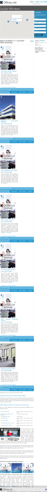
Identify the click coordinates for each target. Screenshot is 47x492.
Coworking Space (27, 486)
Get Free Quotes (37, 34)
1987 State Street (7, 220)
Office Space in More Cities (17, 486)
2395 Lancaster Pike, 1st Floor (6, 425)
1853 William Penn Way (9, 170)
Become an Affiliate (38, 491)
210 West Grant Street (9, 71)
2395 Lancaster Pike (8, 368)
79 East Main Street (8, 269)
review (40, 45)
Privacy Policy (44, 491)
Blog (33, 486)
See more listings (32, 41)
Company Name (35, 18)
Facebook (46, 489)
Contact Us (16, 491)
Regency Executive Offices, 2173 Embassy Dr (6, 414)
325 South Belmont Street (9, 320)
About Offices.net (10, 491)
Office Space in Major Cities (5, 486)
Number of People (35, 30)
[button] (17, 23)
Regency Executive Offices (9, 121)
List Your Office (31, 491)
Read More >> (11, 134)
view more (9, 392)
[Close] (21, 16)
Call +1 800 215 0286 (6, 73)
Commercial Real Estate (23, 491)
